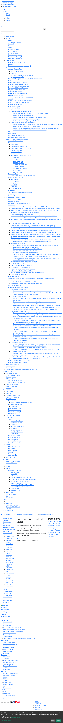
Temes (3, 690)
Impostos (6, 653)
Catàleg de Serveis (8, 647)
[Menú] (1, 33)
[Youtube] (16, 702)
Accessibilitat (38, 709)
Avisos (5, 677)
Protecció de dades (40, 705)
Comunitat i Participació (10, 697)
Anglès (8, 17)
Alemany (8, 18)
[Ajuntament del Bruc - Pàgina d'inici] (7, 28)
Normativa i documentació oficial (25, 514)
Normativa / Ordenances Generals (9, 545)
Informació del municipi (10, 666)
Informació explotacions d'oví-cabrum (9, 580)
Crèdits (37, 702)
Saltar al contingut (7, 3)
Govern (5, 520)
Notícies (5, 679)
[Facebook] (13, 702)
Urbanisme (9, 549)
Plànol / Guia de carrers (10, 662)
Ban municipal (7, 518)
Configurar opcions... (6, 720)
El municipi (4, 655)
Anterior (3, 616)
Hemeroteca (7, 688)
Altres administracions (9, 633)
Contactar (4, 9)
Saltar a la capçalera (8, 1)
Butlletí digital (7, 682)
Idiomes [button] (5, 11)
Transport (6, 658)
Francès (8, 20)
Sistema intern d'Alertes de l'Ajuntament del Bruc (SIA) (19, 638)
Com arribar (6, 657)
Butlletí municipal (8, 684)
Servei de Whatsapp (9, 675)
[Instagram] (19, 702)
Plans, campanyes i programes (12, 627)
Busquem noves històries (10, 673)
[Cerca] (44, 29)
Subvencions (9, 568)
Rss (4, 686)
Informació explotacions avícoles (9, 586)
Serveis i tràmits (5, 640)
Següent (8, 616)
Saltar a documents (8, 4)
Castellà (8, 15)
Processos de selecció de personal (10, 575)
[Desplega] (12, 514)
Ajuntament (7, 514)
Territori (5, 699)
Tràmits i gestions (8, 646)
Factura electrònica (9, 651)
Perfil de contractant (9, 649)
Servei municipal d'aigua (10, 644)
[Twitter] (11, 702)
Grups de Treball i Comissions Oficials (14, 629)
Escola (5, 691)
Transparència (7, 595)
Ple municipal (7, 522)
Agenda (5, 680)
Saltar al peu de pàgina (9, 6)
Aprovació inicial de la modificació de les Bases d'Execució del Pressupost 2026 (10, 560)
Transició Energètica (9, 695)
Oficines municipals (9, 642)
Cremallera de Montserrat (11, 660)
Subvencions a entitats (46, 514)
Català (7, 13)
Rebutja (53, 720)
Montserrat (6, 669)
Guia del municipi (8, 664)
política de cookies (15, 717)
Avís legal (37, 707)
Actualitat (3, 671)
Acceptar (58, 720)
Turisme (5, 668)
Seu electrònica (7, 593)
